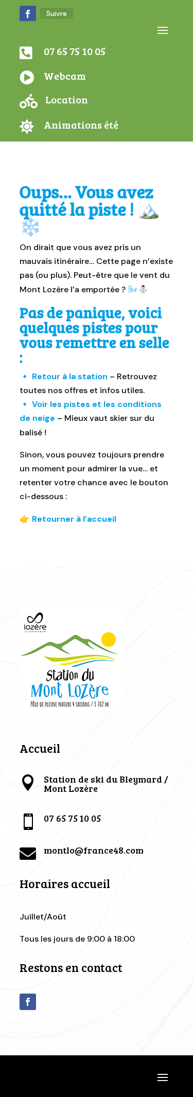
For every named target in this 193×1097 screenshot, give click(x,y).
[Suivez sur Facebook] (28, 14)
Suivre (56, 13)
